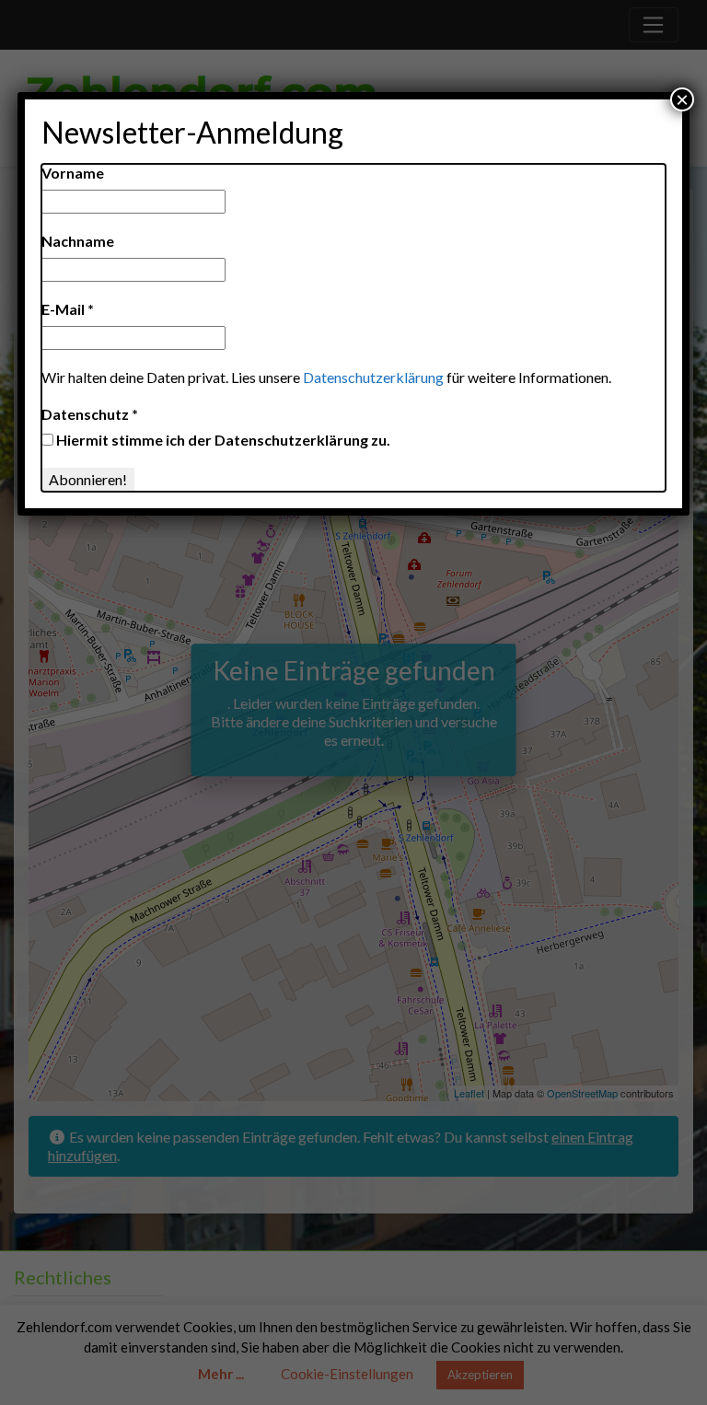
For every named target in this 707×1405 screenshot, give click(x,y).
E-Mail (67, 309)
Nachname (77, 241)
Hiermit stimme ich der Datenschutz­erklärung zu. (221, 439)
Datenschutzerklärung (373, 377)
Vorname (72, 172)
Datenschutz (89, 414)
